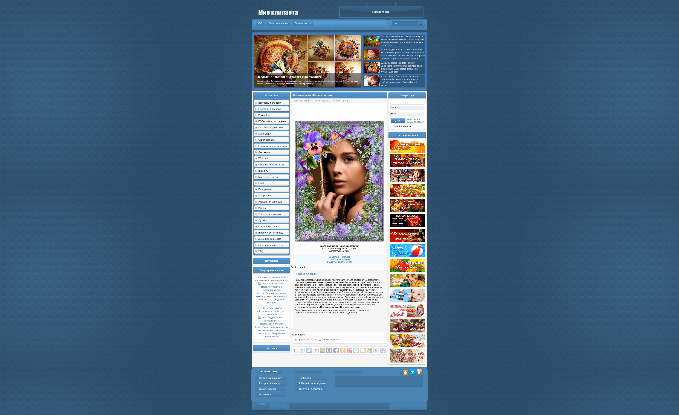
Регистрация (413, 119)
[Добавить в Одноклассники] (343, 350)
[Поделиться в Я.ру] (316, 350)
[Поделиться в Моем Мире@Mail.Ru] (322, 350)
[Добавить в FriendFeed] (383, 350)
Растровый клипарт (269, 108)
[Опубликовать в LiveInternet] (295, 350)
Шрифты (263, 170)
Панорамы (264, 189)
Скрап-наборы (267, 388)
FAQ (260, 251)
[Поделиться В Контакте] (329, 350)
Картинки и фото (268, 177)
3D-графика (265, 195)
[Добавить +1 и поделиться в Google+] (349, 350)
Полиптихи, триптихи (270, 127)
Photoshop (305, 377)
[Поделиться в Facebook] (336, 350)
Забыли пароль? (415, 122)
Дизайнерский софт (269, 238)
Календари (264, 133)
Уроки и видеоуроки (269, 214)
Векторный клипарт (270, 377)
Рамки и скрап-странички (273, 146)
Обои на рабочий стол (271, 164)
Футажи (262, 220)
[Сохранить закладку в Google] (369, 350)
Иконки (262, 207)
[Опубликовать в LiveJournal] (302, 350)
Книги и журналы (268, 226)
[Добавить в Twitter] (309, 350)
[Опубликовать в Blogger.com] (363, 350)
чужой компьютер (403, 126)
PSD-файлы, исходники (312, 383)
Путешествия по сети (270, 245)
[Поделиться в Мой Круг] (356, 350)
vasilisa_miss (306, 101)
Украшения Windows (270, 201)
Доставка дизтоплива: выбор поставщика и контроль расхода (271, 290)
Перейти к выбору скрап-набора (300, 84)
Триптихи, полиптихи (311, 388)
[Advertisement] (355, 111)
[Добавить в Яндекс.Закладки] (376, 350)
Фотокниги (265, 394)
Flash (261, 183)
